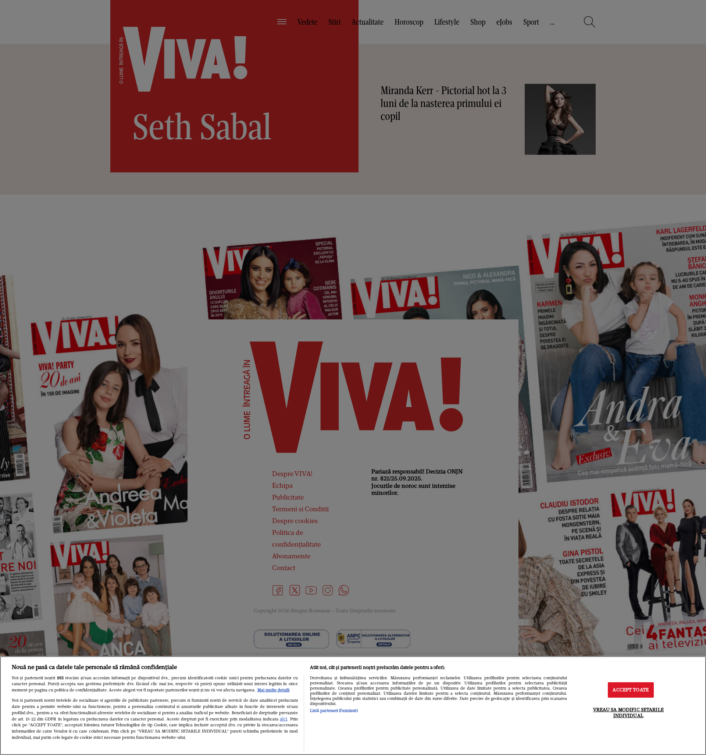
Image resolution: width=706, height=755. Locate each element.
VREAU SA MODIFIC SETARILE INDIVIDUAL (628, 712)
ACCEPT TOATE (631, 690)
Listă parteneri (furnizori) (334, 710)
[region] (353, 705)
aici (283, 719)
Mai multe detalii (273, 690)
